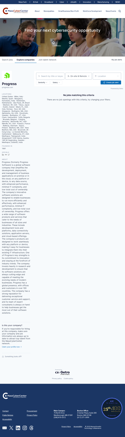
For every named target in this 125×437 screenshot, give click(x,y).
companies (26, 59)
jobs (7, 59)
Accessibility (7, 419)
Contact (5, 411)
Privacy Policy (32, 415)
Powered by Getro (117, 88)
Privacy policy (57, 378)
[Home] (15, 11)
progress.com (7, 87)
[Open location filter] (118, 76)
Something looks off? (13, 356)
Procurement (32, 411)
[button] (119, 11)
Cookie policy (68, 378)
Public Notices (7, 415)
